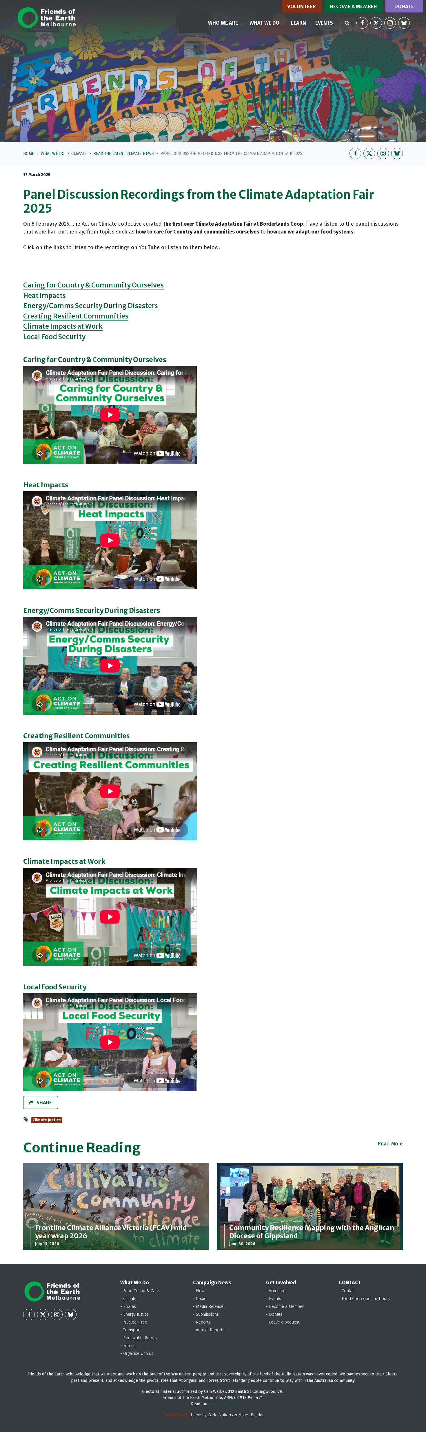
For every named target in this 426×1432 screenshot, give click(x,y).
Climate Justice (46, 1120)
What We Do (53, 153)
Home (28, 153)
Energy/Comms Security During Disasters (90, 305)
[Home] (46, 18)
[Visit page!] (362, 23)
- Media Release (208, 1306)
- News (199, 1290)
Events (324, 23)
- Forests (128, 1345)
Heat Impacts (44, 295)
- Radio (200, 1298)
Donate (404, 6)
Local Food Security (54, 336)
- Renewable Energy (138, 1337)
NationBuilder (251, 1415)
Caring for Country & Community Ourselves (93, 285)
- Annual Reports (208, 1330)
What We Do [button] (268, 22)
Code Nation (219, 1415)
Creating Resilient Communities (75, 316)
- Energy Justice (134, 1314)
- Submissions (206, 1314)
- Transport (130, 1330)
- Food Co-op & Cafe (139, 1290)
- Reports (201, 1322)
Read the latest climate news (123, 153)
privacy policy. (222, 1404)
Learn (298, 23)
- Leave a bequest (282, 1322)
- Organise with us (136, 1353)
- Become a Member (285, 1306)
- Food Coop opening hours (364, 1298)
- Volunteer (276, 1290)
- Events (273, 1298)
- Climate (128, 1298)
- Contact (347, 1290)
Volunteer (301, 6)
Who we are (223, 23)
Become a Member (353, 6)
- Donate (274, 1314)
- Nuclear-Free (133, 1322)
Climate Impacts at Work (63, 326)
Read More (390, 1143)
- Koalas (128, 1306)
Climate (79, 153)
